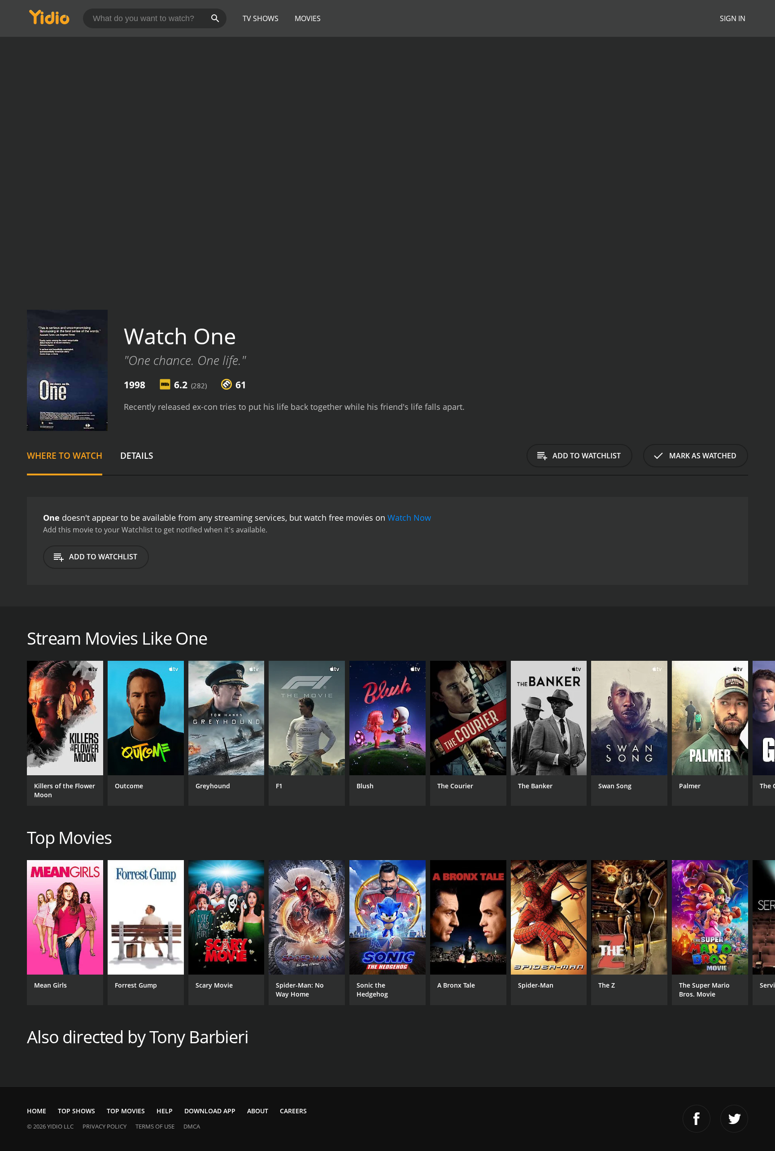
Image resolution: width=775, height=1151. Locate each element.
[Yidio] (49, 20)
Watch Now (409, 517)
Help (165, 1111)
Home (36, 1111)
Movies (308, 18)
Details (136, 455)
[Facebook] (696, 1119)
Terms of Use (154, 1126)
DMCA (191, 1126)
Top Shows (76, 1111)
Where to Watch (64, 455)
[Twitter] (734, 1119)
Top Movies (126, 1111)
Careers (293, 1111)
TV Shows (261, 18)
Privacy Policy (104, 1126)
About (257, 1111)
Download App (209, 1111)
